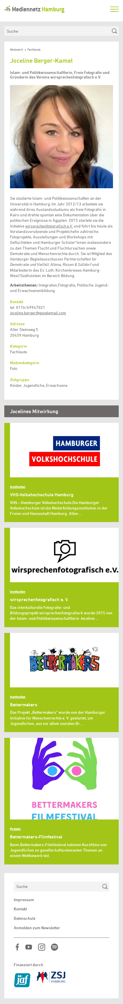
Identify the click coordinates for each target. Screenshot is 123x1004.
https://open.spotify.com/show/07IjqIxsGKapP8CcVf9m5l (54, 947)
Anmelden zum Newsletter (37, 927)
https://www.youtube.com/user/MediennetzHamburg (28, 947)
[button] (61, 136)
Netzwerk (16, 50)
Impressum (24, 899)
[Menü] (114, 9)
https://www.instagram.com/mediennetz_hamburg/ (41, 947)
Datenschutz (24, 918)
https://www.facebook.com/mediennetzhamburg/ (17, 947)
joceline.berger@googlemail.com (38, 313)
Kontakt (20, 909)
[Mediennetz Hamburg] (54, 9)
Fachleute (34, 50)
